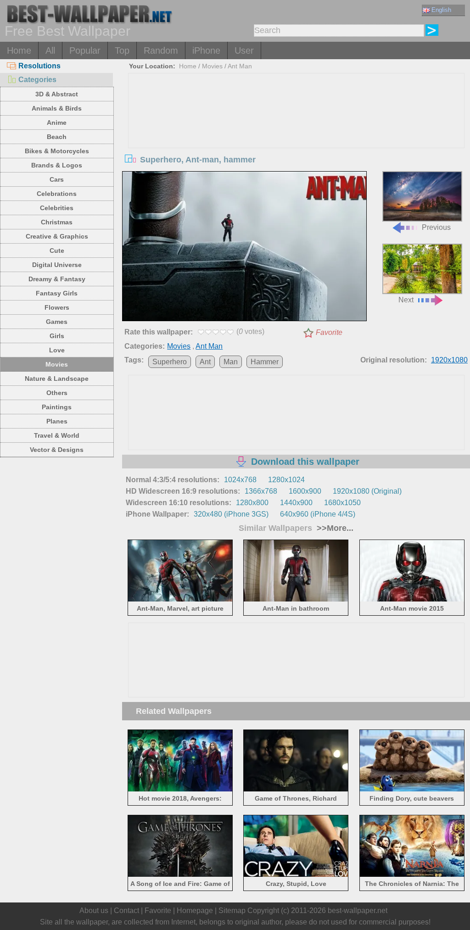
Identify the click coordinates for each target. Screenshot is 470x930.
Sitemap (232, 910)
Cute (57, 250)
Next (406, 300)
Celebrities (56, 208)
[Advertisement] (296, 142)
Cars (57, 179)
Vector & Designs (57, 449)
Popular (85, 50)
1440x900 (296, 503)
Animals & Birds (57, 108)
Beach (57, 136)
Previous (436, 227)
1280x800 (252, 503)
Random (161, 50)
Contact (126, 910)
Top (122, 50)
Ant (205, 362)
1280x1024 (286, 480)
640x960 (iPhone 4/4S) (317, 514)
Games (56, 321)
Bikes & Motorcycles (57, 151)
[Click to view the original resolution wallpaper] (244, 248)
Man (231, 362)
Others (56, 392)
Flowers (57, 307)
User (244, 50)
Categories (37, 80)
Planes (56, 421)
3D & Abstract (56, 94)
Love (57, 350)
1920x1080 (449, 360)
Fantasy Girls (57, 293)
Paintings (57, 407)
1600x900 (305, 491)
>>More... (333, 528)
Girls (57, 336)
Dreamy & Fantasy (56, 279)
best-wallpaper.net (357, 910)
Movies (56, 364)
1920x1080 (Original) (367, 491)
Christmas (57, 222)
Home (19, 50)
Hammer (265, 362)
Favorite (329, 332)
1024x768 (240, 480)
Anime (57, 122)
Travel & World (56, 435)
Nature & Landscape (57, 378)
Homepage (195, 910)
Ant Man (240, 66)
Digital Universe (57, 264)
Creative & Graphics (57, 236)
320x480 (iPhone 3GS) (231, 514)
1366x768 (261, 491)
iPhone (206, 50)
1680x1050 (342, 503)
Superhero (169, 362)
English (441, 9)
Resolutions (39, 66)
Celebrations (57, 193)
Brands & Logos (56, 165)
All (50, 50)
